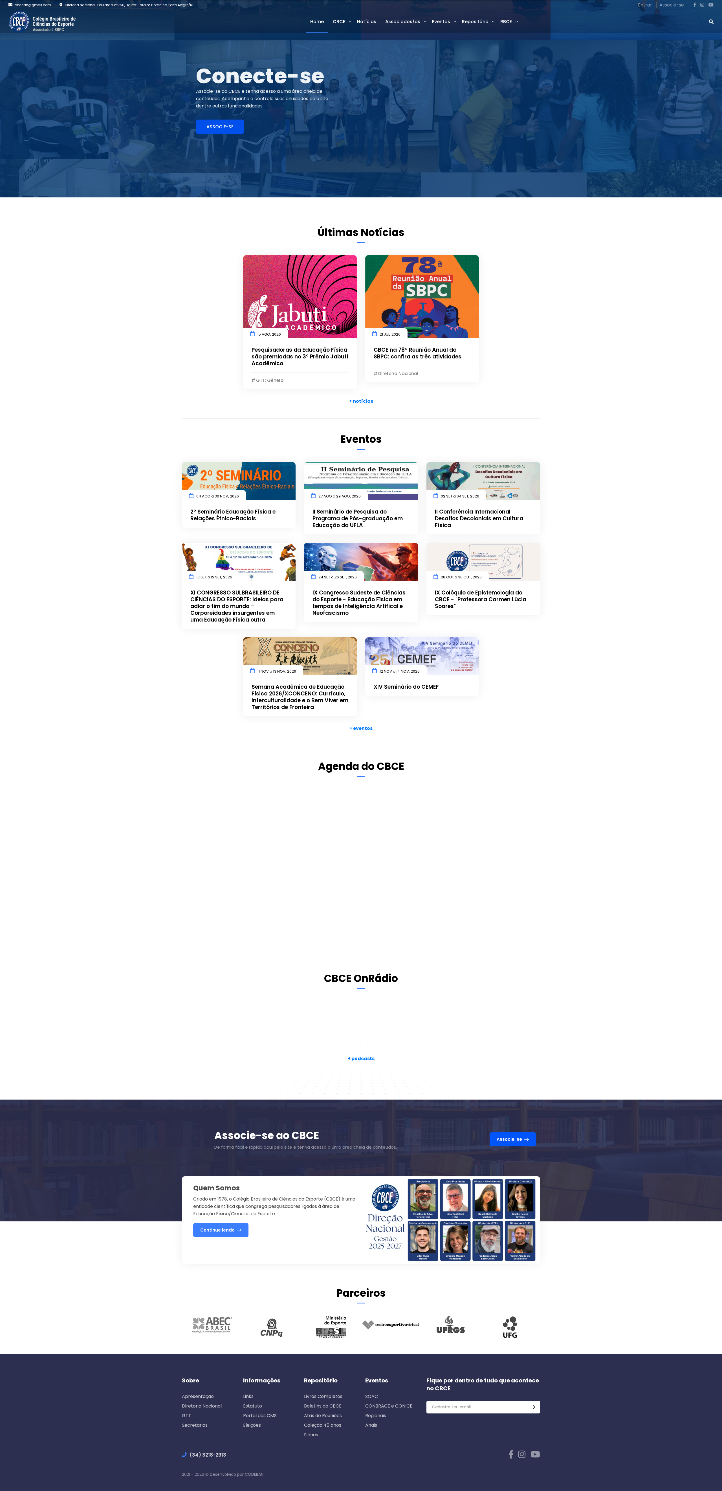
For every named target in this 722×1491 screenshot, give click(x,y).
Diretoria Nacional (202, 1406)
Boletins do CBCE (323, 1406)
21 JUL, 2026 (390, 334)
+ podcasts (361, 1058)
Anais (371, 1425)
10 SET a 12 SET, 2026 (214, 577)
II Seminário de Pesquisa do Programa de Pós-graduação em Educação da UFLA (357, 518)
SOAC (371, 1396)
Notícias (366, 21)
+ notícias (361, 401)
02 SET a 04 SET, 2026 (460, 496)
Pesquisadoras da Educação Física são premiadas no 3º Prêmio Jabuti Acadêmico (300, 357)
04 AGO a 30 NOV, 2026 (217, 496)
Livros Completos (323, 1396)
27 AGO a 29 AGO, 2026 (339, 496)
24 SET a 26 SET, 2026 (337, 577)
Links (248, 1396)
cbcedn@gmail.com (33, 5)
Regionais (375, 1415)
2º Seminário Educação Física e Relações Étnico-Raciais (233, 515)
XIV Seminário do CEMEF (406, 687)
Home (317, 21)
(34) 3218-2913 (208, 1455)
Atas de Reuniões (323, 1415)
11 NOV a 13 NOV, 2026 (276, 671)
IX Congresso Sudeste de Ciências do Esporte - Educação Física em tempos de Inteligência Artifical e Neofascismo (359, 602)
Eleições (252, 1425)
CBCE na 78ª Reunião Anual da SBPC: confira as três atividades (417, 353)
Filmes (311, 1434)
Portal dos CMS (260, 1415)
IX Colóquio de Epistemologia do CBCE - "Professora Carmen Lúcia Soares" (480, 599)
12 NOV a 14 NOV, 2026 (400, 671)
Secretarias (195, 1425)
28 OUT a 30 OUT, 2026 (461, 577)
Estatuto (252, 1406)
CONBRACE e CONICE (388, 1406)
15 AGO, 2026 (269, 334)
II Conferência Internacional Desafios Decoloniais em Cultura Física (479, 518)
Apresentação (198, 1396)
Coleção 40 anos (322, 1425)
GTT (186, 1415)
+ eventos (361, 728)
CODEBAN (254, 1474)
